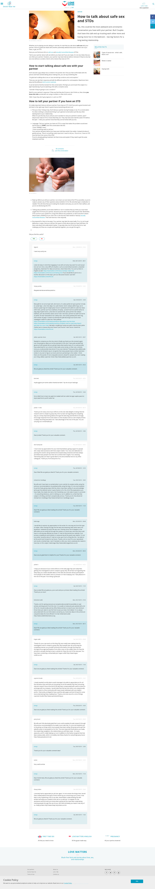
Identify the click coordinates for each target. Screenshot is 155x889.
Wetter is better (106, 61)
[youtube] (118, 872)
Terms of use (30, 874)
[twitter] (110, 872)
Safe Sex (80, 11)
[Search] (153, 4)
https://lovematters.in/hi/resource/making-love (48, 273)
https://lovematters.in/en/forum (43, 277)
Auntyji (35, 261)
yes (34, 238)
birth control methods (49, 82)
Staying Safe (105, 69)
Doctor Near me (31, 872)
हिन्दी (73, 7)
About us (55, 869)
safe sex (50, 52)
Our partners (30, 869)
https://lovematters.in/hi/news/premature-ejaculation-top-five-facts (54, 321)
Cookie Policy (68, 883)
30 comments (60, 149)
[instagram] (114, 872)
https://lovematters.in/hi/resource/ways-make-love (58, 271)
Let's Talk (55, 872)
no (42, 238)
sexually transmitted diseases (65, 52)
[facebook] (106, 872)
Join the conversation (61, 151)
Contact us (56, 874)
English (67, 7)
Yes (137, 881)
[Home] (68, 5)
